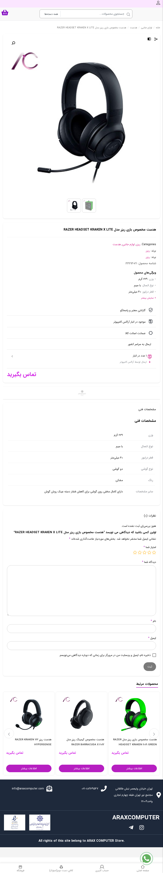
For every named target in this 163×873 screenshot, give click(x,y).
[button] (13, 43)
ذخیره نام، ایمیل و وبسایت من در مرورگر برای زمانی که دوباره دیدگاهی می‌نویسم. (105, 655)
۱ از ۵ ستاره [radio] (154, 552)
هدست (133, 28)
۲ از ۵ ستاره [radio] (149, 552)
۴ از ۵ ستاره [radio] (140, 552)
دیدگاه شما (149, 562)
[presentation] (9, 733)
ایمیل (152, 638)
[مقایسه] (149, 39)
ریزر (138, 244)
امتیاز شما (150, 547)
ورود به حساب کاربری (158, 3)
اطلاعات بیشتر (134, 768)
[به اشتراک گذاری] (156, 39)
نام (153, 621)
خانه (158, 28)
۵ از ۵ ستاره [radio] (135, 552)
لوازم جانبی (146, 28)
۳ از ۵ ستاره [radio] (145, 552)
